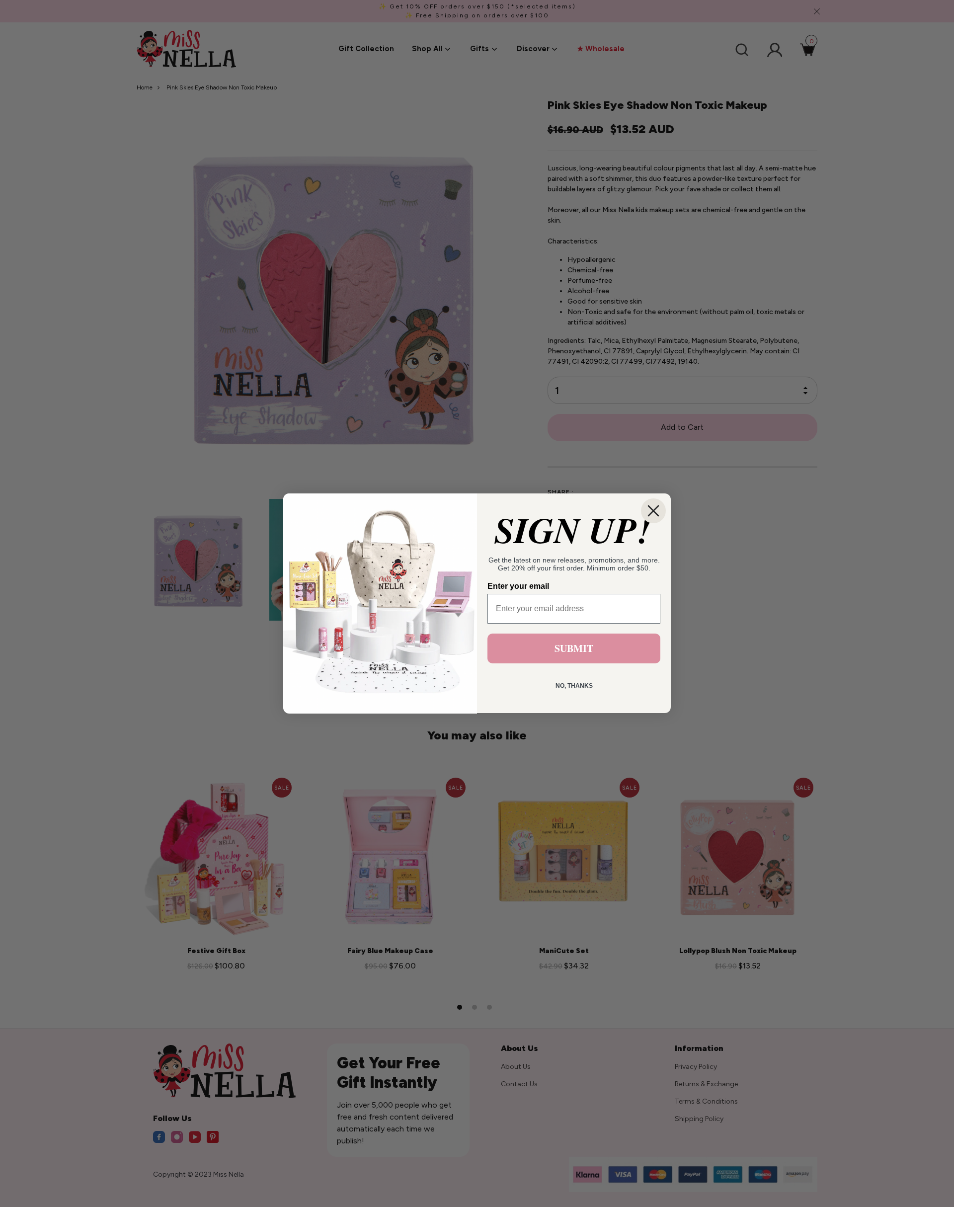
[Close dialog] (653, 510)
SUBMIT (574, 649)
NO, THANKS (574, 686)
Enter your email (518, 586)
